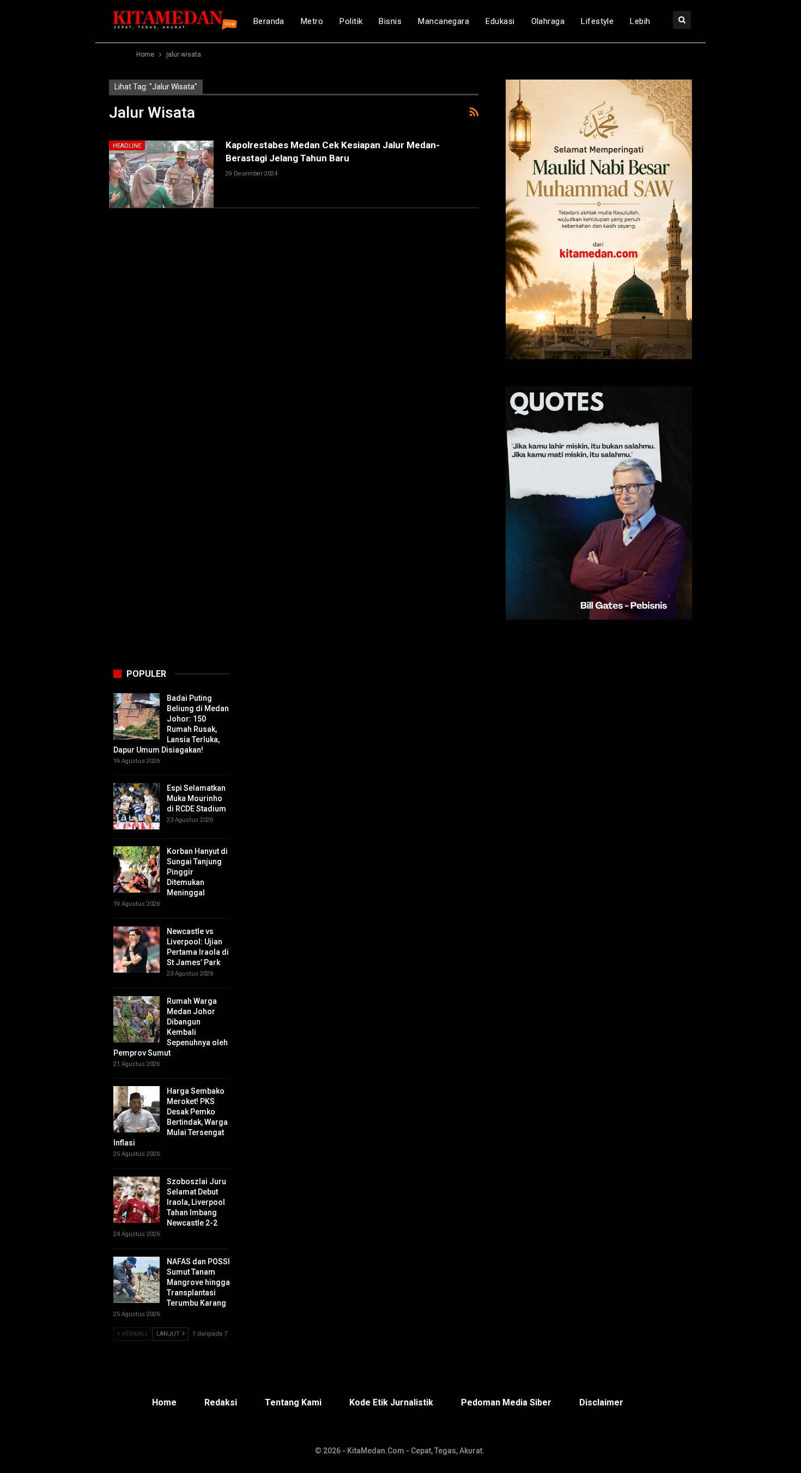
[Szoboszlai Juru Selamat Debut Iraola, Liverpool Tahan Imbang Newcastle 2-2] (136, 1200)
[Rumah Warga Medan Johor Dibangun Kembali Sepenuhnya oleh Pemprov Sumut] (136, 1019)
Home (164, 1402)
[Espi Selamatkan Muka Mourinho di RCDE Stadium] (136, 806)
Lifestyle (597, 21)
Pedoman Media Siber (506, 1402)
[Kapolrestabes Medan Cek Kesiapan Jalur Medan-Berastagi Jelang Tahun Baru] (161, 174)
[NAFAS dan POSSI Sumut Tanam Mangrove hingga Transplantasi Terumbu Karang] (136, 1280)
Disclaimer (601, 1402)
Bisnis (390, 21)
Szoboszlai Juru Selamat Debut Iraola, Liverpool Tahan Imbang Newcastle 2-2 (196, 1202)
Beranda (268, 21)
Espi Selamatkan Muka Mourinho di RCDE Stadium (196, 798)
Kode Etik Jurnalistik (391, 1402)
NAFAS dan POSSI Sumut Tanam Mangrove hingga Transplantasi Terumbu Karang (198, 1282)
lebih (640, 21)
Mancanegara (443, 21)
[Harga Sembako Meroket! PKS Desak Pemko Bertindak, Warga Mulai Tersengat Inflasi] (136, 1109)
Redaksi (220, 1402)
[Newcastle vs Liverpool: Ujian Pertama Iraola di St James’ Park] (136, 949)
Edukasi (500, 21)
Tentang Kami (293, 1402)
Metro (312, 21)
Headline (127, 145)
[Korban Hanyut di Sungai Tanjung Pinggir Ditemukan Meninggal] (136, 869)
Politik (350, 21)
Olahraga (548, 21)
